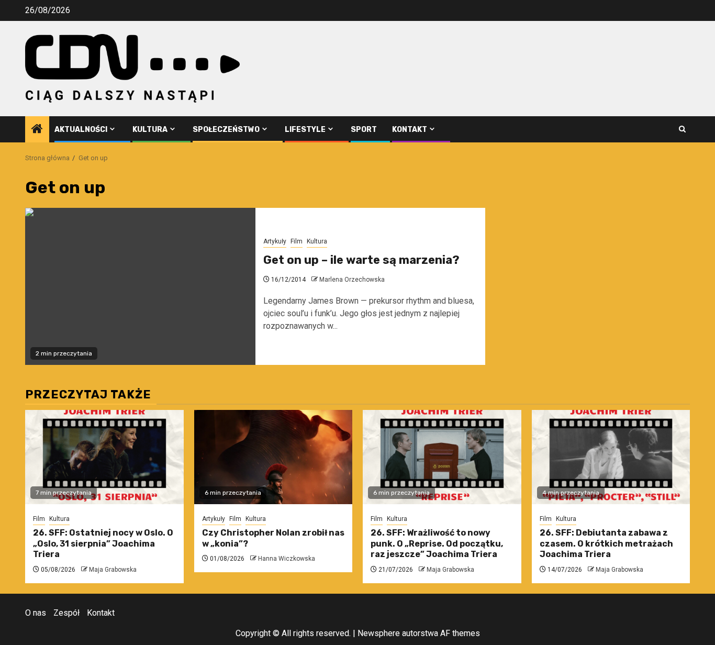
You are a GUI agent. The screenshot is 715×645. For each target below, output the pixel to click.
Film (297, 241)
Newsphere (379, 633)
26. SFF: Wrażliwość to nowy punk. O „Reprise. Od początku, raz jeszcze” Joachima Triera (437, 544)
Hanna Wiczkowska (286, 558)
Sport (364, 129)
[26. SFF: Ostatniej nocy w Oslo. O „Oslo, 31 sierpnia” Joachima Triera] (104, 457)
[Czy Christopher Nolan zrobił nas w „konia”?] (273, 457)
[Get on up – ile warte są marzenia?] (140, 286)
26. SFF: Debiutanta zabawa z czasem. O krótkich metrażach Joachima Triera (606, 544)
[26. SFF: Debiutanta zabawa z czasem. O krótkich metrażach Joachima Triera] (611, 457)
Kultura (149, 129)
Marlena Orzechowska (352, 279)
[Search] (682, 129)
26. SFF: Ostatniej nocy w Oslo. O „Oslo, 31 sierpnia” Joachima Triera (103, 544)
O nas (35, 613)
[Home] (37, 130)
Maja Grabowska (113, 569)
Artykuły (274, 241)
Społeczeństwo (226, 129)
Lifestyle (305, 129)
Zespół (66, 613)
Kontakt (409, 129)
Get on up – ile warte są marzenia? (361, 260)
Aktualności (80, 129)
